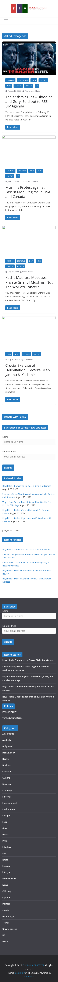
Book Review (8, 752)
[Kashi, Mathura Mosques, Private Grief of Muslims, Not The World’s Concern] (29, 241)
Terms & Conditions (12, 717)
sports (5, 910)
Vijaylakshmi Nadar (33, 91)
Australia (10, 80)
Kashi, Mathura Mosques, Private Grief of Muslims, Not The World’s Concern (28, 282)
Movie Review (9, 878)
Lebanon (6, 866)
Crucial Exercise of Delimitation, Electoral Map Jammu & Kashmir (27, 370)
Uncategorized (9, 929)
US (37, 86)
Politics (28, 86)
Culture (10, 261)
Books (5, 759)
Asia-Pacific (8, 733)
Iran (4, 853)
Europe (6, 815)
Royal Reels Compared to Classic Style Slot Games (26, 486)
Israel (5, 859)
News (9, 86)
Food (4, 821)
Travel (5, 922)
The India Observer (30, 181)
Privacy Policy (9, 711)
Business (6, 765)
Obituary (6, 891)
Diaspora (22, 171)
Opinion (18, 86)
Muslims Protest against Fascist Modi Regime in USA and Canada (27, 192)
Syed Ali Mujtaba (28, 359)
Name (5, 436)
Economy (7, 790)
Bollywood (23, 80)
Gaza (4, 828)
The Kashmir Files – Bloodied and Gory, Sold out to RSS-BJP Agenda (29, 101)
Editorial (21, 261)
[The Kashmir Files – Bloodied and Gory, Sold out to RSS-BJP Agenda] (29, 58)
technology (8, 916)
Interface (6, 847)
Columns (6, 771)
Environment (9, 809)
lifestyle (43, 80)
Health (5, 834)
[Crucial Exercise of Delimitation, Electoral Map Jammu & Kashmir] (29, 332)
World (5, 941)
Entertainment (9, 803)
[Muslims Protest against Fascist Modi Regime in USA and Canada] (29, 151)
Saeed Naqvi (27, 271)
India (34, 80)
